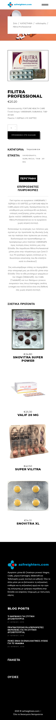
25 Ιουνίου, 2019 (16, 647)
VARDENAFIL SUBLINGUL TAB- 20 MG (34, 158)
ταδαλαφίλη (40, 23)
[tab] (28, 178)
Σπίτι (15, 23)
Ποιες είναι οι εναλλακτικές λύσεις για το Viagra (28, 642)
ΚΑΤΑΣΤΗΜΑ (26, 23)
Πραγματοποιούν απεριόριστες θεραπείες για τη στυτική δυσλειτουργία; (26, 630)
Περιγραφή (28, 178)
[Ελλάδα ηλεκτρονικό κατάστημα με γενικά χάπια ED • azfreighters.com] (29, 565)
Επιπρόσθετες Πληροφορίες (28, 188)
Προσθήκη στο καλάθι (24, 135)
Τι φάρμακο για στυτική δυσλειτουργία (21, 617)
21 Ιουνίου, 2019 (16, 622)
